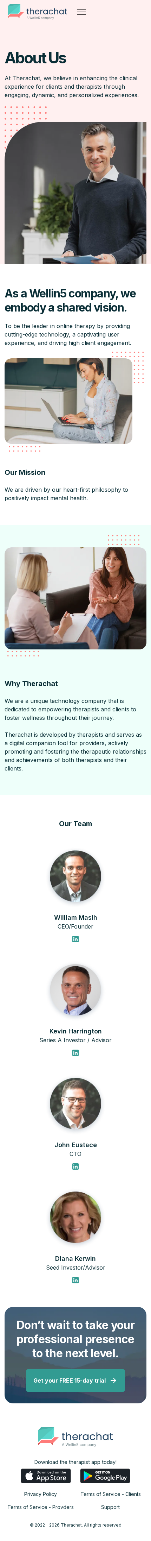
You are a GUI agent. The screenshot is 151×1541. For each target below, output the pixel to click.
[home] (37, 12)
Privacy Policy (40, 1494)
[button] (80, 12)
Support (110, 1507)
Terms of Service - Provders (40, 1507)
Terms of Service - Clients (110, 1494)
